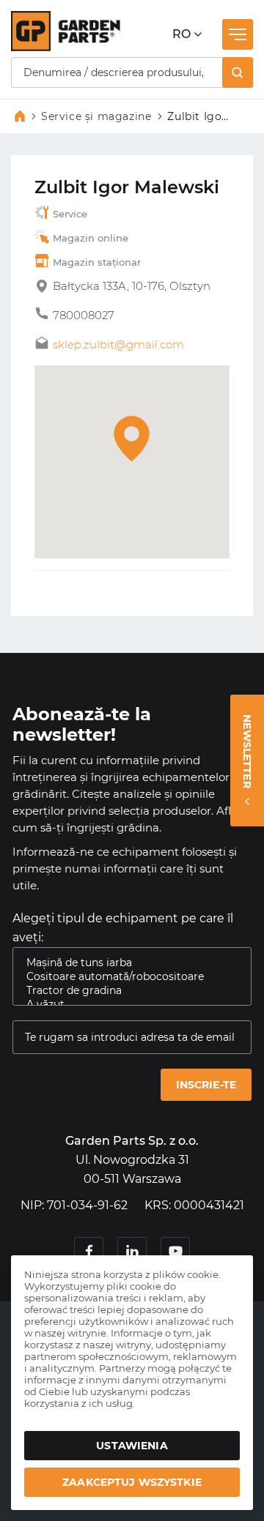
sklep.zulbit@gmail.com (118, 344)
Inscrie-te (206, 1084)
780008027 (83, 315)
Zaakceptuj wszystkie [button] (132, 1482)
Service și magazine (96, 116)
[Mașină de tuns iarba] (126, 963)
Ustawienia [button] (131, 1445)
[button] (237, 72)
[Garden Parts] (65, 47)
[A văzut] (126, 1005)
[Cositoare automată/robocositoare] (126, 977)
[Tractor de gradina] (126, 991)
